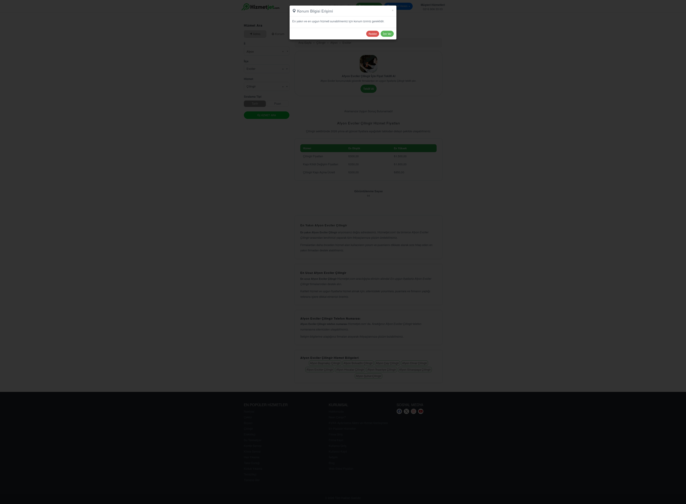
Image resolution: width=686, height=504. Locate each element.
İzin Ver (387, 34)
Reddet (373, 34)
